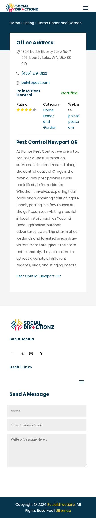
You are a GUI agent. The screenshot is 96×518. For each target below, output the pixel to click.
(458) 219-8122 (34, 73)
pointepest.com (35, 82)
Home (15, 22)
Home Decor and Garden (60, 22)
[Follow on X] (22, 353)
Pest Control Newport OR (38, 276)
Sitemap (63, 510)
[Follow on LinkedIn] (40, 353)
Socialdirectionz (60, 504)
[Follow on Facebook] (13, 353)
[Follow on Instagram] (31, 353)
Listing (28, 22)
